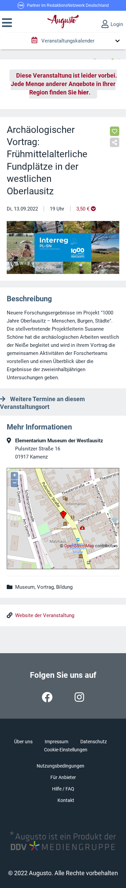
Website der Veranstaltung (44, 615)
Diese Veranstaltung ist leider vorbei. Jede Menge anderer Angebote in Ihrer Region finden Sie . (64, 84)
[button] (7, 23)
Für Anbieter (63, 777)
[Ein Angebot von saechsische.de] (106, 57)
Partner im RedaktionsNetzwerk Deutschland (68, 5)
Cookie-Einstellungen (65, 749)
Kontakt (65, 800)
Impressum (56, 741)
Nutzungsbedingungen (60, 766)
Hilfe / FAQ (63, 789)
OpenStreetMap (79, 545)
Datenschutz (93, 741)
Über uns (23, 741)
